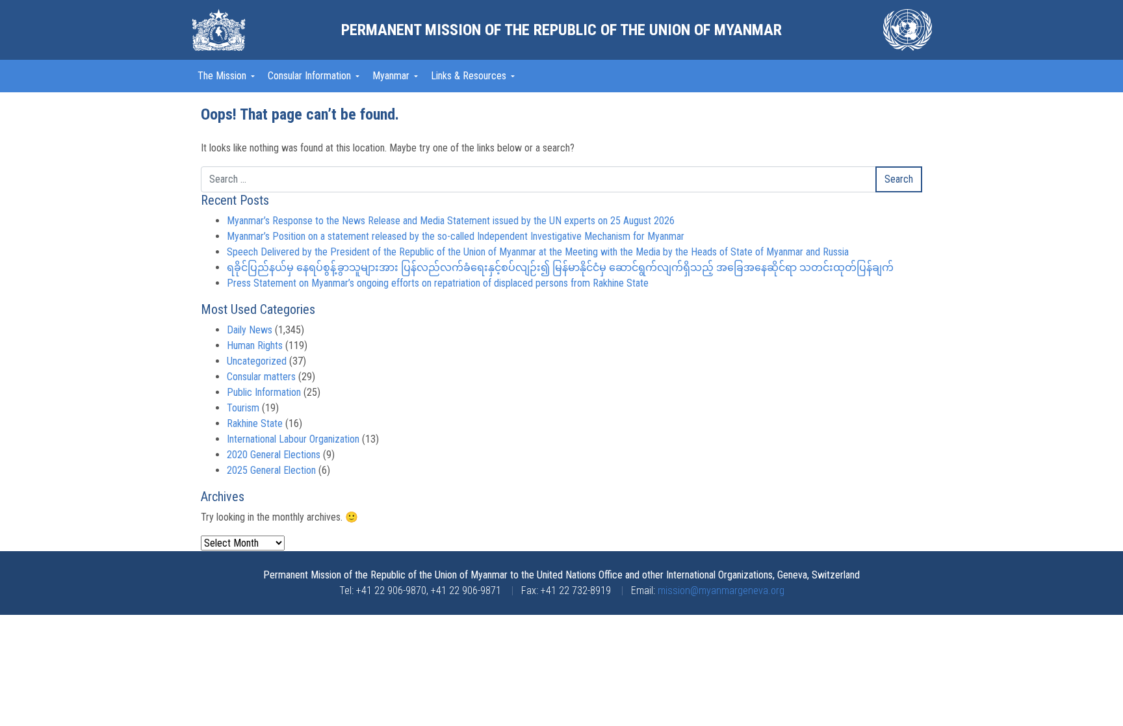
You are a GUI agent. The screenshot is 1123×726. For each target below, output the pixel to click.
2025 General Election (271, 470)
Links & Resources (470, 76)
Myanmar (392, 76)
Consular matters (261, 376)
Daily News (249, 330)
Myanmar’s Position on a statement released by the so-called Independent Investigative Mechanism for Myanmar (455, 236)
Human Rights (255, 345)
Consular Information (311, 76)
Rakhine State (255, 423)
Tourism (243, 408)
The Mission (223, 76)
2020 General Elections (273, 454)
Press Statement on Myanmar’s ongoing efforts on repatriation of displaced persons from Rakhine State (438, 283)
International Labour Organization (293, 439)
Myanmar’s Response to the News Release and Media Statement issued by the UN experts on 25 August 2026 (451, 220)
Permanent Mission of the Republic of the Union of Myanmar (561, 30)
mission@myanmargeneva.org (721, 590)
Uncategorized (257, 361)
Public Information (264, 392)
